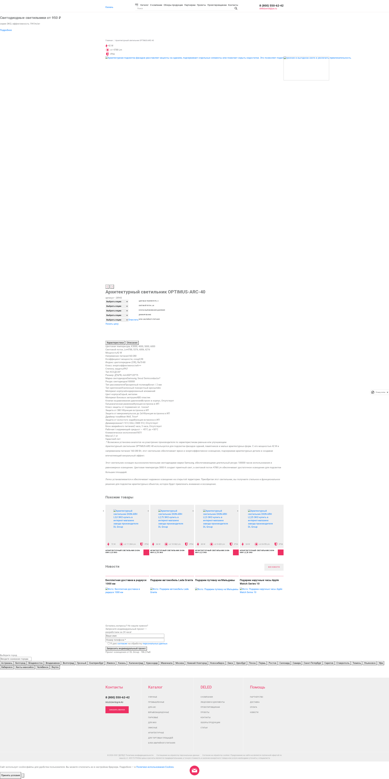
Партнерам (189, 5)
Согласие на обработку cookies (215, 755)
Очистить (133, 319)
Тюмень (357, 663)
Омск (230, 663)
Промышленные (156, 702)
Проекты (201, 5)
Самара (297, 663)
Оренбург (241, 663)
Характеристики (115, 342)
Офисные (152, 728)
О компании (156, 5)
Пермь (262, 663)
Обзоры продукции (173, 5)
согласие (122, 643)
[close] (387, 392)
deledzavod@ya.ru (268, 8)
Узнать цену (112, 323)
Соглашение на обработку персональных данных (178, 755)
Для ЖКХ (152, 722)
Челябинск (42, 667)
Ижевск (111, 663)
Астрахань (6, 663)
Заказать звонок (117, 710)
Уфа (381, 663)
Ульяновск (370, 663)
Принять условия (10, 775)
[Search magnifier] (236, 8)
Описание (132, 342)
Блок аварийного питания (149, 319)
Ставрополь (342, 663)
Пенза (252, 663)
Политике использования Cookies (155, 767)
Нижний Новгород (197, 663)
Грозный (81, 663)
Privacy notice (380, 392)
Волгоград (68, 663)
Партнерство (256, 697)
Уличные (152, 697)
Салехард (284, 663)
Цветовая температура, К (148, 301)
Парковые (153, 717)
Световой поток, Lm (146, 305)
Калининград (136, 663)
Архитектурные (156, 733)
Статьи (204, 728)
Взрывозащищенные (158, 712)
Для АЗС (152, 707)
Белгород (20, 663)
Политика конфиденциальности (139, 755)
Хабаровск (7, 667)
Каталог (144, 5)
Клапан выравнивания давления (152, 310)
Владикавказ (53, 663)
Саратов (328, 663)
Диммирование (145, 314)
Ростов (272, 663)
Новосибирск (217, 663)
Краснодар (152, 663)
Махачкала (166, 663)
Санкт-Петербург (312, 663)
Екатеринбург (96, 663)
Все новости (274, 567)
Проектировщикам (217, 5)
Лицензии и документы (213, 702)
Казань (109, 7)
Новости (254, 712)
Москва (180, 663)
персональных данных (155, 643)
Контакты (233, 5)
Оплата (253, 707)
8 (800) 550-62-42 (271, 5)
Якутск (55, 667)
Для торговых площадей (160, 738)
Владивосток (35, 663)
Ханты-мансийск (25, 667)
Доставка (255, 702)
